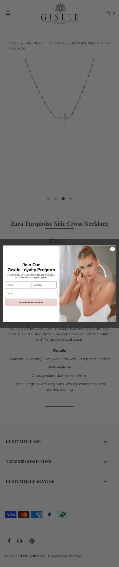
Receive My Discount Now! (31, 302)
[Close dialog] (112, 248)
